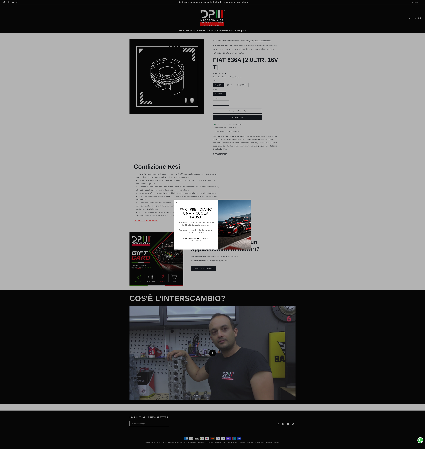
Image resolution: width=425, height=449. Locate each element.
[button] (176, 202)
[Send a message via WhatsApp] (420, 440)
